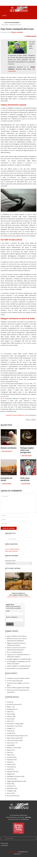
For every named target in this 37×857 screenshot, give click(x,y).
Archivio (9, 702)
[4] (31, 135)
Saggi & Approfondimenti (12, 22)
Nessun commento (17, 32)
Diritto (9, 721)
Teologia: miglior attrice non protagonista (27, 450)
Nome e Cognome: (12, 617)
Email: (8, 611)
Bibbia (8, 707)
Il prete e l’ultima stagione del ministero (18, 687)
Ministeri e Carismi (12, 747)
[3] (7, 119)
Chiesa (9, 714)
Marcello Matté (26, 483)
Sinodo (9, 783)
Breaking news (11, 709)
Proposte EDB (11, 771)
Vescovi (9, 793)
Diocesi (9, 719)
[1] (34, 84)
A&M (22, 854)
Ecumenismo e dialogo (13, 723)
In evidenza (10, 733)
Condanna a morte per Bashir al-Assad (18, 678)
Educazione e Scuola (13, 726)
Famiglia (9, 728)
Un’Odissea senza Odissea (18, 636)
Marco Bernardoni (7, 451)
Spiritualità (10, 788)
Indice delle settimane (11, 551)
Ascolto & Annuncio (12, 704)
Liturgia (9, 745)
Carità (8, 711)
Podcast (9, 762)
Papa (8, 755)
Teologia (9, 791)
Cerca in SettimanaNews (12, 549)
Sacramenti (10, 779)
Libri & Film (10, 743)
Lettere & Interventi (12, 740)
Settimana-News (6, 483)
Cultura (9, 716)
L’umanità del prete (16, 652)
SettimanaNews (13, 852)
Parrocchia (10, 757)
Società (9, 786)
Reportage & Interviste (13, 776)
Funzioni (9, 731)
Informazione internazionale (15, 735)
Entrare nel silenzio (9, 448)
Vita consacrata (11, 795)
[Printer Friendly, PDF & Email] (30, 421)
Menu (4, 15)
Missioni (9, 750)
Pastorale (9, 759)
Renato (9, 647)
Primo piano (10, 767)
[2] (7, 101)
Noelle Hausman (31, 36)
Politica (9, 764)
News (8, 752)
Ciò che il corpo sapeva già (14, 681)
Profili (8, 769)
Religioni (9, 774)
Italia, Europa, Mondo (13, 738)
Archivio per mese (10, 560)
